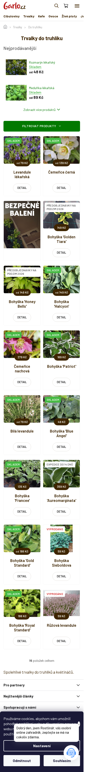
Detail (22, 188)
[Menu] (77, 6)
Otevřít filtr (41, 126)
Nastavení (42, 745)
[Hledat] (56, 5)
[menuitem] (11, 16)
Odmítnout (22, 760)
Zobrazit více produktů (39, 110)
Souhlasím (62, 760)
